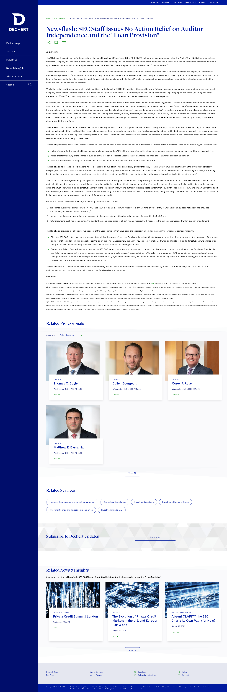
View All (132, 473)
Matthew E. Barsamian (70, 447)
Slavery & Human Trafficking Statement (105, 689)
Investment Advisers (144, 502)
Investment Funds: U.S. (111, 510)
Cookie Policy (114, 687)
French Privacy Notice (200, 687)
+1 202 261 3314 (193, 389)
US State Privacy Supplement (182, 687)
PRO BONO (178, 2)
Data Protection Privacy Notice (131, 687)
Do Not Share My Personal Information (132, 689)
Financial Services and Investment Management (72, 502)
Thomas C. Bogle (66, 383)
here (152, 283)
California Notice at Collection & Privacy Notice (156, 687)
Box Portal (50, 675)
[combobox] (70, 335)
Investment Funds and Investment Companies (71, 510)
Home (48, 18)
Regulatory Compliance (115, 502)
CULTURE (165, 2)
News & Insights (60, 18)
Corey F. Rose (182, 383)
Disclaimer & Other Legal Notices (79, 687)
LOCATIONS (154, 2)
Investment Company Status (175, 502)
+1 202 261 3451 (134, 389)
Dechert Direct (52, 672)
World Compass (97, 672)
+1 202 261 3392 (75, 453)
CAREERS (214, 2)
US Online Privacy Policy (99, 687)
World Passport (96, 675)
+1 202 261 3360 (75, 389)
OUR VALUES (190, 2)
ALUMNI (202, 2)
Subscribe (155, 537)
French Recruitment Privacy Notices (80, 689)
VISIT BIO (57, 395)
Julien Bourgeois (125, 383)
